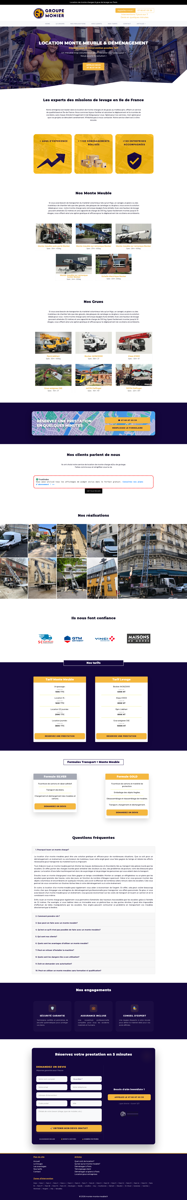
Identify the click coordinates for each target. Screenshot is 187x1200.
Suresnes (137, 1186)
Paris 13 (128, 1183)
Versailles (59, 1189)
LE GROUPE (60, 24)
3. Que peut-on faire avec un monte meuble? (56, 923)
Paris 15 (144, 1183)
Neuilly (80, 1186)
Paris (35, 1183)
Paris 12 (121, 1183)
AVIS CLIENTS (96, 24)
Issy (94, 1186)
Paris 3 (55, 1183)
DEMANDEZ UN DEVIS (55, 806)
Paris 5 (70, 1183)
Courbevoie (102, 1186)
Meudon (120, 1186)
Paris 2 (48, 1183)
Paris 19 (55, 1186)
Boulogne (71, 1186)
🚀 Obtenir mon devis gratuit (69, 1128)
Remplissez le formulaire (127, 428)
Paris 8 (91, 1183)
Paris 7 (84, 1183)
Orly (51, 1189)
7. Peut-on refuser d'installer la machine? (54, 950)
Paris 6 (77, 1183)
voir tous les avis (93, 491)
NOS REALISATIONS (77, 24)
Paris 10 (106, 1183)
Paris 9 (98, 1183)
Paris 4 (62, 1183)
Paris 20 (63, 1186)
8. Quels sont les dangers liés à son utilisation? (57, 957)
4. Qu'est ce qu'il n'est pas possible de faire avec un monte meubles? (68, 930)
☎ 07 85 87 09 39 (127, 420)
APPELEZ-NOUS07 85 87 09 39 (93, 66)
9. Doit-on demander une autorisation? (53, 964)
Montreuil (36, 1189)
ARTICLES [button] (141, 24)
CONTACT (127, 24)
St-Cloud (128, 1186)
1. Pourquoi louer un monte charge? (52, 850)
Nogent (45, 1189)
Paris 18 (47, 1186)
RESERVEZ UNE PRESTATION (60, 736)
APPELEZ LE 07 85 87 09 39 (129, 1097)
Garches (145, 1186)
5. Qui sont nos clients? (46, 937)
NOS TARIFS (112, 24)
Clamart (111, 1186)
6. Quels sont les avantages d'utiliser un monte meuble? (61, 943)
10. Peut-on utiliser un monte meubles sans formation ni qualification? (68, 971)
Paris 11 (113, 1183)
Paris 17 (39, 1186)
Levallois (88, 1186)
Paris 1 (41, 1183)
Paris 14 (136, 1183)
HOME (47, 24)
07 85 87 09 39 (144, 10)
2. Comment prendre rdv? (47, 916)
